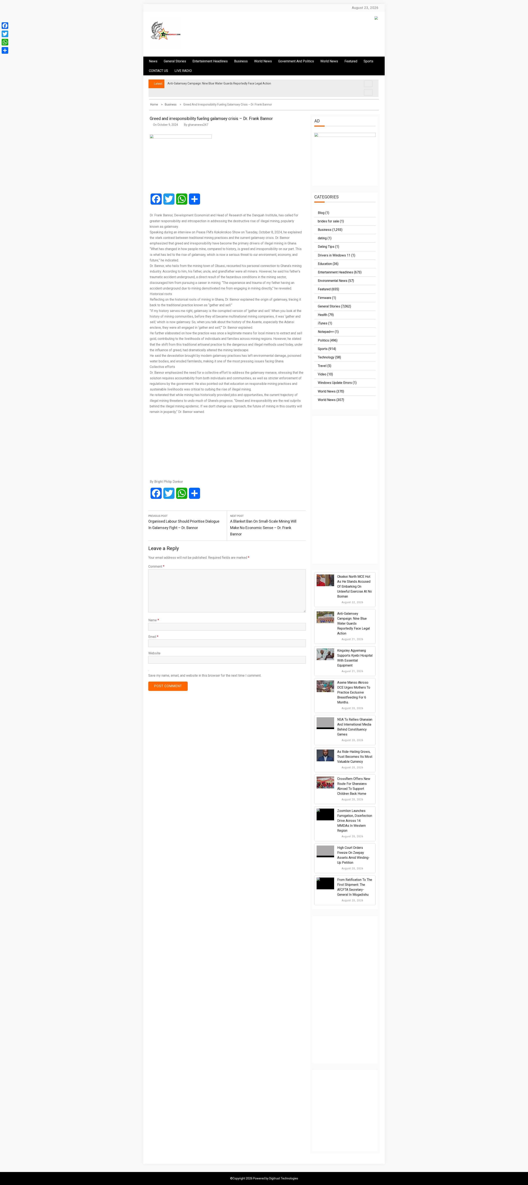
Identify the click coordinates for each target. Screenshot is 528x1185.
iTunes (322, 323)
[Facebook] (5, 25)
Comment (156, 566)
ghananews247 (198, 124)
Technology (326, 357)
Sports (323, 349)
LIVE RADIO (183, 71)
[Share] (5, 50)
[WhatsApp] (5, 42)
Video (322, 374)
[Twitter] (5, 34)
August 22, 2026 (352, 602)
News (153, 61)
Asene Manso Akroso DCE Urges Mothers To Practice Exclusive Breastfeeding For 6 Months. (353, 692)
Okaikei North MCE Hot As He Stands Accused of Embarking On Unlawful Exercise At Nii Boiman (354, 586)
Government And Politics (296, 61)
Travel (322, 366)
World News (263, 61)
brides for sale (328, 221)
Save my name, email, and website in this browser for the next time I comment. (204, 675)
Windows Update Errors (335, 383)
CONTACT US (158, 71)
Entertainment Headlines (210, 61)
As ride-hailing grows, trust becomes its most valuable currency (354, 757)
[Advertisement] (227, 447)
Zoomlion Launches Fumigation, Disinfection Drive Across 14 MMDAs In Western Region (354, 821)
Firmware (324, 298)
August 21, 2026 (352, 639)
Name (153, 620)
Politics (323, 340)
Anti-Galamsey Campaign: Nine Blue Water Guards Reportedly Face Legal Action (353, 623)
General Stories (175, 61)
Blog (321, 213)
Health (322, 315)
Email (153, 637)
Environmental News (332, 281)
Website (154, 653)
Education (325, 264)
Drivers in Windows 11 (334, 255)
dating (322, 238)
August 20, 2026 (352, 708)
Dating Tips (326, 247)
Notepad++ (326, 332)
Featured (350, 61)
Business (241, 61)
